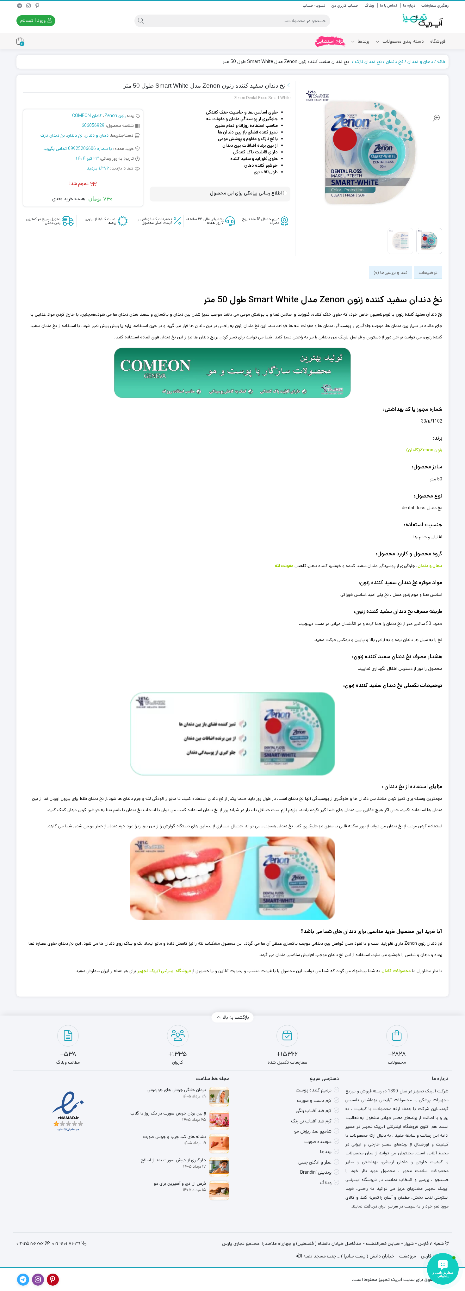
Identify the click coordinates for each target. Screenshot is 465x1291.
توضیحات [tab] (427, 272)
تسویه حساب (314, 6)
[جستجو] (140, 21)
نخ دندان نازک (368, 61)
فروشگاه (437, 41)
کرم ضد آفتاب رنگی (314, 1110)
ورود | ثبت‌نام (33, 20)
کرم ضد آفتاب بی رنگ (311, 1121)
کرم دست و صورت (314, 1100)
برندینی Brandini (316, 1172)
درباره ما (409, 6)
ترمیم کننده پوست (314, 1090)
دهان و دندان (420, 61)
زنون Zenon (115, 116)
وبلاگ (369, 6)
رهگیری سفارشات (435, 6)
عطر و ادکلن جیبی (315, 1162)
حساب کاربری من (344, 6)
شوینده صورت (318, 1141)
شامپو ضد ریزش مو (313, 1131)
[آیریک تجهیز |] (423, 21)
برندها (362, 41)
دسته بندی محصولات (402, 41)
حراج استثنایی (330, 41)
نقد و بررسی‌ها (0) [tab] (390, 272)
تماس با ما (388, 6)
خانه (441, 61)
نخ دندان (394, 61)
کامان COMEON (87, 116)
